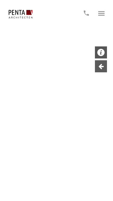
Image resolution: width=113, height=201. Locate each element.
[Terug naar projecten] (101, 66)
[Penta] (20, 14)
